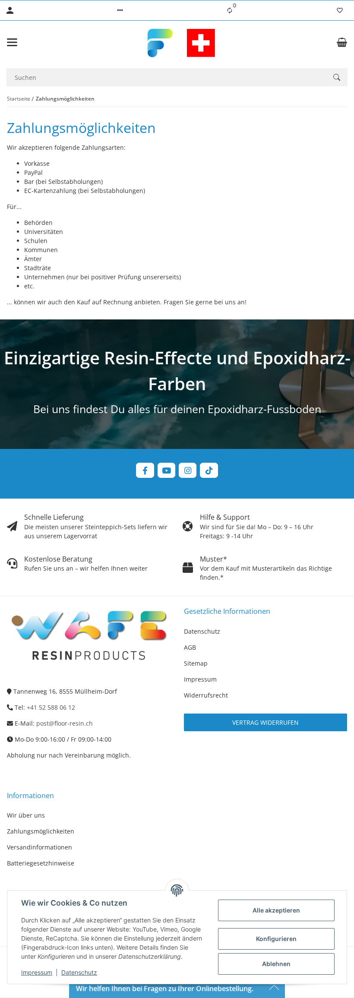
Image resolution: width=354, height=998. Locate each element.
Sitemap (196, 663)
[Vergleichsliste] (229, 10)
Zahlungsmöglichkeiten (40, 831)
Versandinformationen (39, 847)
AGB (190, 647)
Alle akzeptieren (276, 910)
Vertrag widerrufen (265, 722)
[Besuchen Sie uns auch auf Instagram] (187, 470)
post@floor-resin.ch (64, 723)
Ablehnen (276, 963)
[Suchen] (337, 77)
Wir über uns (26, 815)
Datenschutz (79, 972)
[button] (120, 10)
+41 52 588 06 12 (51, 707)
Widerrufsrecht (206, 695)
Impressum (36, 972)
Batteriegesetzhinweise (40, 863)
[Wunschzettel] (339, 10)
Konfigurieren (276, 938)
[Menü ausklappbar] (12, 42)
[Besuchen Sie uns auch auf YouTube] (166, 470)
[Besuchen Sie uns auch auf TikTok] (209, 470)
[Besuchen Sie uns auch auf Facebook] (145, 470)
